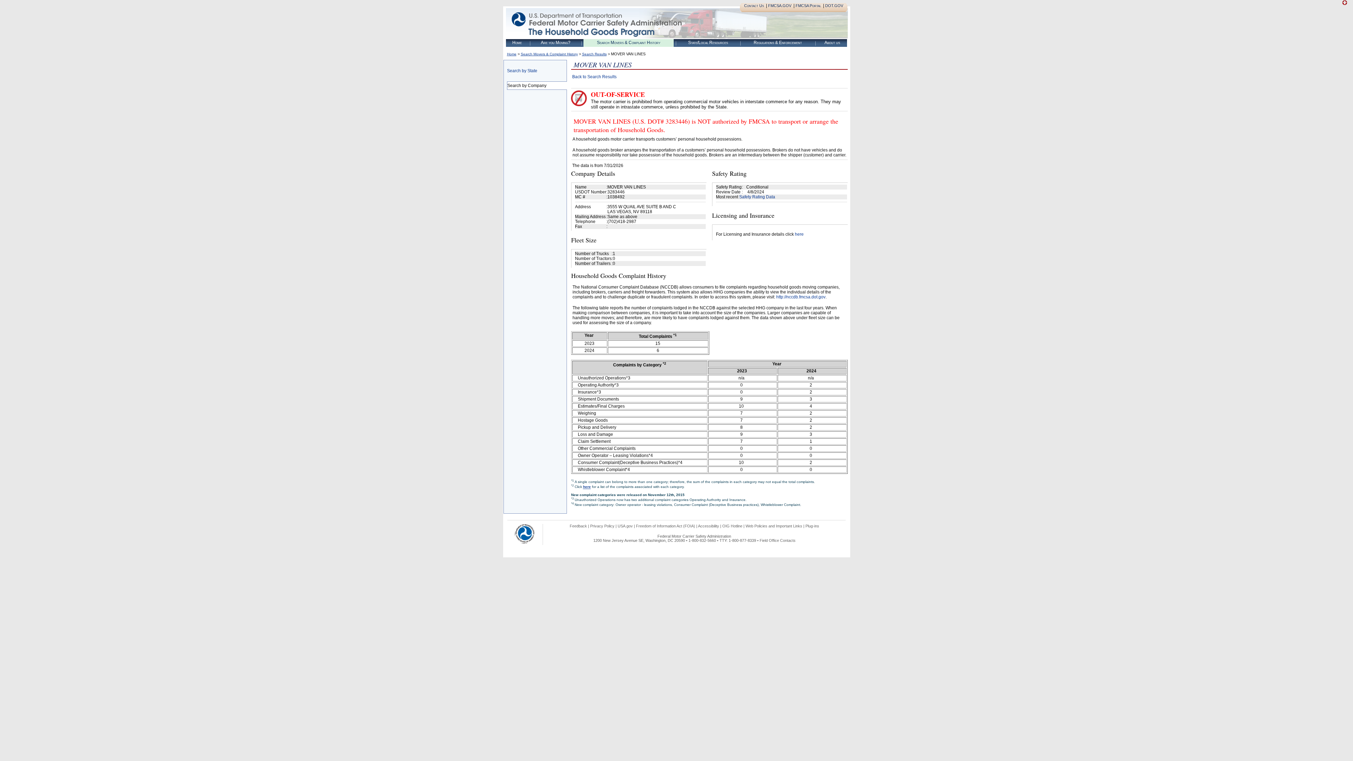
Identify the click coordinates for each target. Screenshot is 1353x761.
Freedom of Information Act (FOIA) (665, 526)
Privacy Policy (602, 526)
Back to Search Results (594, 76)
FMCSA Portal (808, 6)
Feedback (578, 526)
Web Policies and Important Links (774, 526)
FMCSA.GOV (779, 6)
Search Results (594, 54)
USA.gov (625, 526)
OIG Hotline (732, 526)
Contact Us (754, 6)
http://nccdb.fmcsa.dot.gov (801, 297)
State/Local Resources (708, 42)
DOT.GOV (834, 6)
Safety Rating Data (757, 196)
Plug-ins (812, 526)
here (799, 234)
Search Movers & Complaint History (628, 42)
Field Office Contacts (778, 540)
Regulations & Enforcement (778, 42)
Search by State (522, 70)
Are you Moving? (555, 42)
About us (832, 42)
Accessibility (708, 526)
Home (517, 42)
